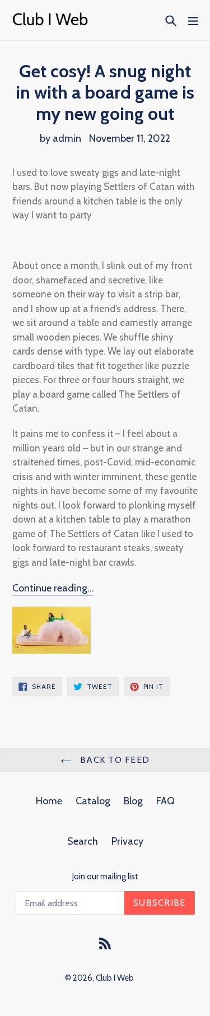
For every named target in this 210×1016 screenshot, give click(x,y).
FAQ (165, 801)
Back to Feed (113, 759)
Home (49, 801)
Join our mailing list (105, 876)
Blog (133, 801)
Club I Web (115, 978)
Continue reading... (53, 588)
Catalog (93, 801)
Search (82, 841)
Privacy (127, 841)
